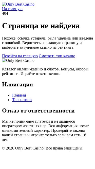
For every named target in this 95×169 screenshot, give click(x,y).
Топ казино (22, 100)
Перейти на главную (20, 56)
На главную (12, 9)
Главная (19, 95)
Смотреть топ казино (57, 56)
